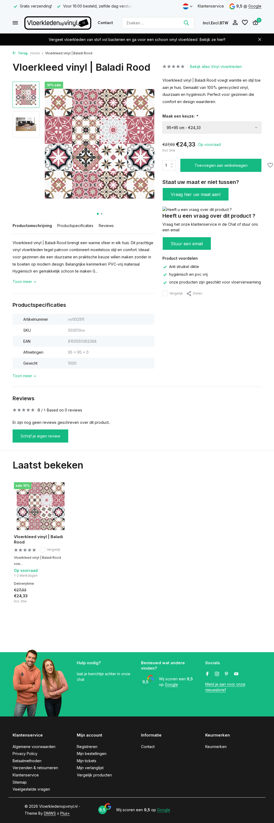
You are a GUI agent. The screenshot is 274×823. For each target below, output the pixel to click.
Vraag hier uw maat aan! (195, 194)
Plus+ (65, 813)
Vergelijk (176, 293)
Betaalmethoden (27, 760)
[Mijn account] (235, 23)
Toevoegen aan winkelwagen (221, 165)
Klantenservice (211, 6)
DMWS (50, 813)
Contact (105, 22)
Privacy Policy (25, 753)
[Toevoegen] (58, 601)
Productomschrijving (32, 225)
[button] (98, 214)
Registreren (87, 746)
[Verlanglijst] (245, 23)
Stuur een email (187, 243)
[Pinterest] (226, 674)
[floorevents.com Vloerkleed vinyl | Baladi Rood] (40, 506)
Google (254, 6)
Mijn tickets (86, 760)
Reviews (106, 225)
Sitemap (20, 782)
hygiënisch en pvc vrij (188, 274)
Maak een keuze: (180, 116)
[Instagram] (217, 674)
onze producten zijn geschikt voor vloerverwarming (215, 282)
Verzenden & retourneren (35, 767)
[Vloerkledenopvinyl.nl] (57, 22)
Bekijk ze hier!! (212, 39)
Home (35, 53)
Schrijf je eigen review (40, 436)
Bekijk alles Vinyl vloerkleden (216, 66)
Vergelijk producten (94, 775)
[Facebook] (207, 674)
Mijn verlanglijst (90, 767)
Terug (22, 53)
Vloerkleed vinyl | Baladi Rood (38, 539)
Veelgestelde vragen (31, 789)
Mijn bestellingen (91, 753)
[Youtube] (236, 674)
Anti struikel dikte (184, 266)
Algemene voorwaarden (34, 746)
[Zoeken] (186, 22)
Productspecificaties (75, 225)
